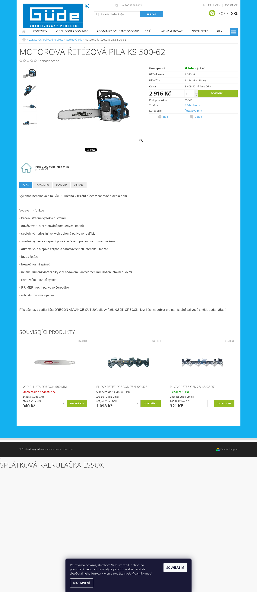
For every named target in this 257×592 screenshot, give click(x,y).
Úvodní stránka (23, 31)
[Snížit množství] (196, 95)
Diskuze (79, 184)
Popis (25, 184)
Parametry (42, 184)
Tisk (165, 116)
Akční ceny (200, 31)
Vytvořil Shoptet (229, 449)
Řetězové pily (193, 110)
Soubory (61, 184)
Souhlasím (175, 567)
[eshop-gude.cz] (56, 16)
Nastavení (81, 583)
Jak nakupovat (171, 31)
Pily (219, 31)
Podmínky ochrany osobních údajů (124, 31)
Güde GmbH (193, 105)
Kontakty (40, 31)
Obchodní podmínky (71, 31)
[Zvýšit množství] (196, 92)
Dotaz (198, 116)
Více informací (142, 573)
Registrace (231, 5)
